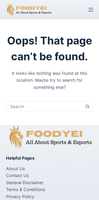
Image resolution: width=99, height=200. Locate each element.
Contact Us (17, 175)
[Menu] (90, 9)
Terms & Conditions (25, 189)
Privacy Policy (20, 196)
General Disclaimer (25, 182)
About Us (15, 168)
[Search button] (87, 106)
